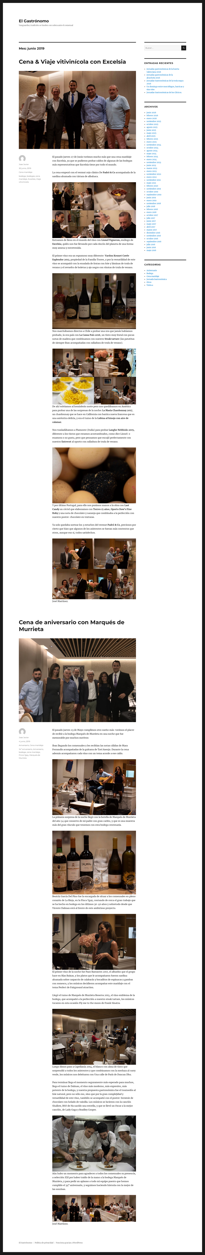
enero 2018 (151, 212)
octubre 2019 (152, 192)
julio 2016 (151, 244)
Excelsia (31, 179)
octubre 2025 (152, 124)
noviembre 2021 (154, 180)
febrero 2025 (152, 139)
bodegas (31, 176)
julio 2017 (151, 218)
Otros (149, 282)
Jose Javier (24, 164)
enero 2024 (152, 159)
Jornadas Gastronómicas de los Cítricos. (164, 92)
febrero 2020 (152, 186)
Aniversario (24, 745)
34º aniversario (25, 749)
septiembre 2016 (154, 241)
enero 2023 (151, 171)
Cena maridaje (25, 172)
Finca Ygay (24, 755)
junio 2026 (151, 112)
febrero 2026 (152, 115)
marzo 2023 (152, 168)
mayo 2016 (151, 250)
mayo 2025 (151, 133)
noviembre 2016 (154, 236)
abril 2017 (151, 227)
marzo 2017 (152, 230)
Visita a (150, 285)
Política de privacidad (44, 1243)
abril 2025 (151, 136)
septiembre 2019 (154, 195)
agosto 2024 (152, 151)
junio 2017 (151, 221)
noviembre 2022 (154, 174)
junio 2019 (151, 197)
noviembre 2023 (154, 162)
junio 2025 (151, 130)
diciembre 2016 (153, 233)
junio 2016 (151, 247)
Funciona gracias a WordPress (69, 1243)
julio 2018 (151, 206)
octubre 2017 (152, 215)
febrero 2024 (152, 156)
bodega (22, 176)
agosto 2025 (152, 127)
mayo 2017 (151, 224)
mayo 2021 (151, 183)
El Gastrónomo (34, 21)
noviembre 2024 (154, 145)
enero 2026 (152, 118)
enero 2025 (152, 142)
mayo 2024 (151, 153)
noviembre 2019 (154, 189)
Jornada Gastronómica (157, 279)
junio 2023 (151, 165)
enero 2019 (151, 200)
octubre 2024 (152, 148)
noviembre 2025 (154, 121)
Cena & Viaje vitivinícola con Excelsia (72, 61)
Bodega (150, 273)
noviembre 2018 (154, 203)
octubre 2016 (152, 238)
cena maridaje (33, 752)
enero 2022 (152, 177)
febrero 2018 (152, 209)
